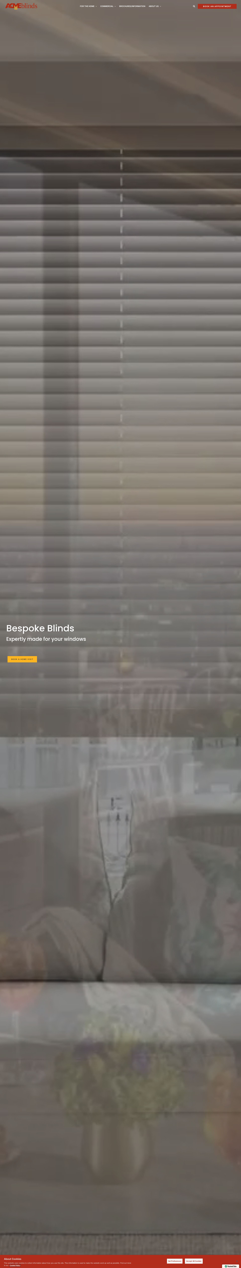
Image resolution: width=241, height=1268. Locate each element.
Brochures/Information (132, 6)
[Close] (237, 1261)
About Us (154, 6)
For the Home (87, 6)
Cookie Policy (15, 1265)
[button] (95, 6)
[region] (120, 1261)
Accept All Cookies (193, 1261)
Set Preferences (174, 1261)
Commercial (106, 6)
